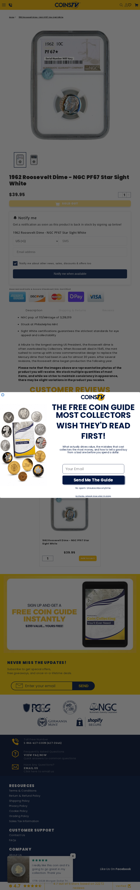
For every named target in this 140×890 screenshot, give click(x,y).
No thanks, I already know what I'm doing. (93, 496)
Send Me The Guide (93, 480)
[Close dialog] (2, 395)
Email (67, 460)
